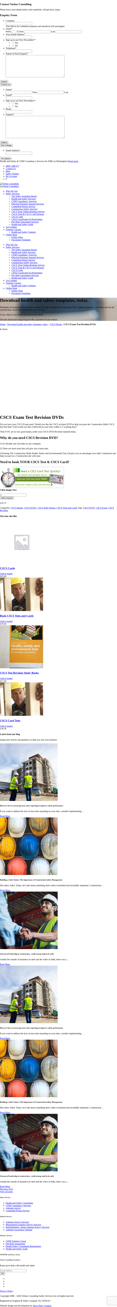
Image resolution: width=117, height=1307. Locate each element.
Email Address (13, 150)
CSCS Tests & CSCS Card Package (27, 214)
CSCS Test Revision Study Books (19, 672)
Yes (16, 43)
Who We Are (12, 191)
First (21, 31)
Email (9, 95)
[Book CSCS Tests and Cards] (21, 610)
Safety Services (13, 193)
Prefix (8, 31)
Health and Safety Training (23, 232)
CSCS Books (56, 324)
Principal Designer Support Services (27, 204)
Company (10, 21)
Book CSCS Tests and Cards (17, 615)
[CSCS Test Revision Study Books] (21, 667)
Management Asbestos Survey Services (23, 1224)
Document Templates (21, 240)
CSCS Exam (101, 508)
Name (9, 29)
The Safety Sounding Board (24, 196)
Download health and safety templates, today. (27, 324)
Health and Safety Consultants (19, 1203)
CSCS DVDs (30, 508)
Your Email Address (15, 34)
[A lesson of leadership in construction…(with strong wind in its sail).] (29, 948)
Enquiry (10, 114)
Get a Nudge (6, 145)
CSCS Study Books (46, 508)
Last (53, 31)
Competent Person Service (23, 206)
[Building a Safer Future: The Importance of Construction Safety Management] (29, 874)
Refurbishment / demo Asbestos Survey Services (27, 1227)
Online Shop (11, 234)
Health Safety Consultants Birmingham (23, 1246)
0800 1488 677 (12, 166)
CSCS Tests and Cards (67, 508)
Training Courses (13, 229)
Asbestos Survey (13, 1208)
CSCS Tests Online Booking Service (28, 211)
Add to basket (7, 498)
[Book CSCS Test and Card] (32, 487)
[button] (4, 1189)
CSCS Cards (17, 217)
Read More (5, 816)
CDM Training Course (16, 1241)
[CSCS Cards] (21, 562)
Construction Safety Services (24, 209)
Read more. (73, 161)
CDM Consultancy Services (24, 201)
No (16, 45)
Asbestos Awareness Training (19, 1230)
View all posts (6, 1191)
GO (2, 1274)
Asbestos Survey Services (17, 1222)
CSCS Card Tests (10, 720)
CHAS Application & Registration (26, 219)
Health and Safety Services (23, 199)
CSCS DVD (88, 508)
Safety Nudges (12, 174)
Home (3, 324)
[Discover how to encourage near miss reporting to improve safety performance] (29, 800)
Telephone (11, 48)
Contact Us (5, 85)
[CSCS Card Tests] (21, 715)
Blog (8, 171)
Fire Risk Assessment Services (25, 222)
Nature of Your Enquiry (17, 54)
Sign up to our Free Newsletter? (21, 40)
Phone (8, 109)
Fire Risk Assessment (15, 1244)
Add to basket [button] (6, 573)
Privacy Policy (6, 1291)
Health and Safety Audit (22, 224)
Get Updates (11, 227)
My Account (11, 176)
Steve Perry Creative (42, 1305)
